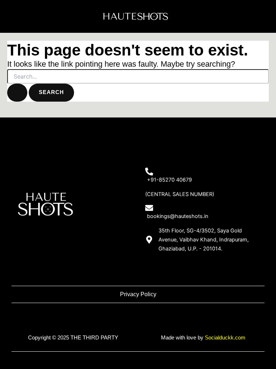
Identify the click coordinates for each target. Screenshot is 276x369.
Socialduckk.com (225, 338)
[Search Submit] (17, 93)
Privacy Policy (138, 294)
